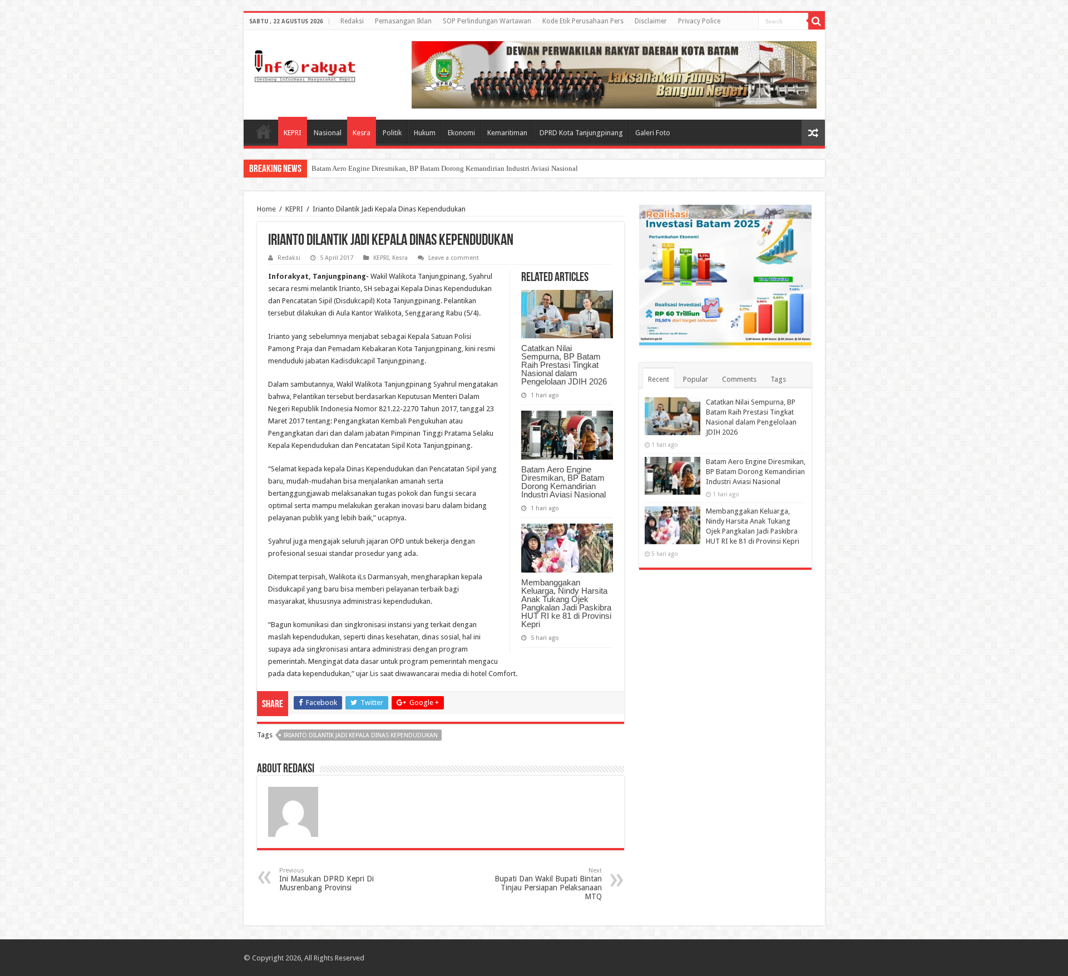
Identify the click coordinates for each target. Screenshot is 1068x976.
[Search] (816, 21)
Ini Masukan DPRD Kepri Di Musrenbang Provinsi (326, 879)
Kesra (361, 133)
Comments (739, 379)
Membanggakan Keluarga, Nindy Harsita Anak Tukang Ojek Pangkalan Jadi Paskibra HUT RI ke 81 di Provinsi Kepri (566, 603)
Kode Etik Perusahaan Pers (583, 21)
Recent (658, 379)
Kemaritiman (507, 133)
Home (263, 131)
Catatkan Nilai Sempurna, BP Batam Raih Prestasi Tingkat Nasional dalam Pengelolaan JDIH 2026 (564, 364)
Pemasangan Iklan (403, 21)
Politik (392, 133)
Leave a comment (453, 258)
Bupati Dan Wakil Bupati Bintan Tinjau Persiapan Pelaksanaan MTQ (548, 884)
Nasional (328, 133)
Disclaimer (651, 21)
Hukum (425, 133)
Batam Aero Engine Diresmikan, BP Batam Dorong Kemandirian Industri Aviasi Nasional (445, 168)
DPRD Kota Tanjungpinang (581, 133)
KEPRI (292, 133)
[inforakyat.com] (305, 64)
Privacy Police (699, 21)
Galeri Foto (652, 133)
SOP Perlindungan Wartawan (487, 21)
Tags (778, 379)
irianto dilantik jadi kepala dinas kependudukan (361, 735)
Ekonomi (461, 133)
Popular (695, 379)
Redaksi (352, 21)
